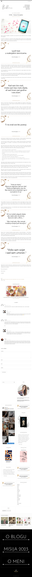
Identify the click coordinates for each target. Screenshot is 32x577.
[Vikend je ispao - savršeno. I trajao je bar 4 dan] (12, 433)
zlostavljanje (22, 279)
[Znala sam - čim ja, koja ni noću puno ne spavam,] (12, 420)
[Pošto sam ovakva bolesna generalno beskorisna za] (5, 420)
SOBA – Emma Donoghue (16, 15)
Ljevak (18, 492)
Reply (9, 305)
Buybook (18, 485)
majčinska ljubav (14, 279)
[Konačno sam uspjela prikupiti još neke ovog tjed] (5, 426)
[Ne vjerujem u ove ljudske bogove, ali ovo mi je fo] (5, 439)
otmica (18, 279)
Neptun (18, 497)
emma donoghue (6, 279)
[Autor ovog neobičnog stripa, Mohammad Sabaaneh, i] (12, 414)
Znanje (18, 504)
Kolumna (14, 298)
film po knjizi (10, 279)
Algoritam (18, 484)
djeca (3, 279)
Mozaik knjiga (19, 496)
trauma (20, 279)
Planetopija (18, 499)
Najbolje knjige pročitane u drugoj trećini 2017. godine (12, 525)
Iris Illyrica (18, 491)
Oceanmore (18, 498)
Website (2, 367)
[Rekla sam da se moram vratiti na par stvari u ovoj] (5, 414)
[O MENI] (23, 390)
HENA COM (18, 490)
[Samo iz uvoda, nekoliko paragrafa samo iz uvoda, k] (5, 433)
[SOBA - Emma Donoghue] (16, 26)
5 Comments (18, 16)
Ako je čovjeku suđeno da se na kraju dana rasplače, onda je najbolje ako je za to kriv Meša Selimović (16, 297)
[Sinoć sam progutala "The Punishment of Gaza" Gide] (12, 426)
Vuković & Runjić (19, 503)
